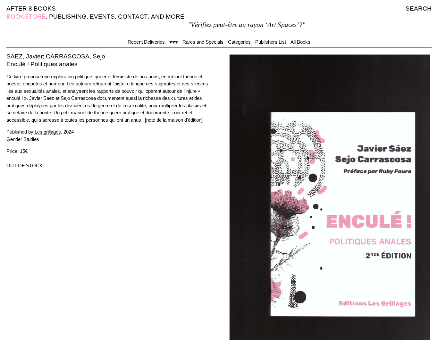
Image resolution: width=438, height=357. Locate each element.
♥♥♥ (173, 42)
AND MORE (167, 16)
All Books (300, 42)
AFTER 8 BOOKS (31, 8)
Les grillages (48, 132)
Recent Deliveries (146, 42)
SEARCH (419, 8)
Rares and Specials (202, 42)
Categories (239, 42)
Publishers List (270, 42)
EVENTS (102, 16)
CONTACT (133, 16)
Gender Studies (22, 139)
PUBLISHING (68, 16)
